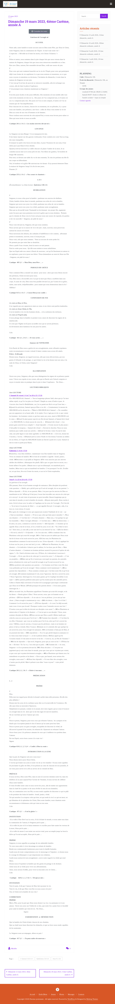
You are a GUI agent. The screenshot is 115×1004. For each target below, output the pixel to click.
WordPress (71, 999)
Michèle (14, 948)
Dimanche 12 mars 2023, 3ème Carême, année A (18, 973)
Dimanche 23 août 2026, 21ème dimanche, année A (92, 36)
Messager (71, 994)
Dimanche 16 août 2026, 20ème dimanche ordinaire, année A (92, 44)
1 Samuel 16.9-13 (26, 959)
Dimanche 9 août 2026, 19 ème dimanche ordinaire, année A (91, 52)
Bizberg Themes (92, 999)
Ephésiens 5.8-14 (43, 959)
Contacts (81, 994)
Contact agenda (85, 101)
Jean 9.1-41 (57, 959)
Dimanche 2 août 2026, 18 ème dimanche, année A (91, 60)
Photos (61, 994)
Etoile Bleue (43, 994)
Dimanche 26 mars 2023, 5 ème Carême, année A (58, 973)
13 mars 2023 (13, 16)
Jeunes (53, 994)
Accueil (32, 994)
